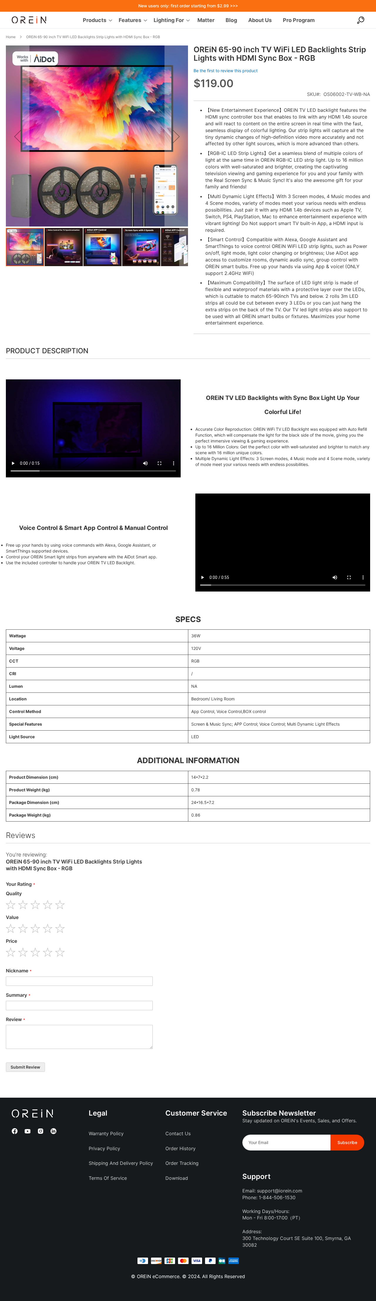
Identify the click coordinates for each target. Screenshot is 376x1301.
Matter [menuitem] (205, 20)
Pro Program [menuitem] (299, 20)
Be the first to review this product (226, 70)
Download (176, 1178)
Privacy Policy (104, 1148)
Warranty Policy (106, 1133)
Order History (180, 1148)
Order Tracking (182, 1163)
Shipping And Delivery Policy (121, 1163)
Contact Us (178, 1133)
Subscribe (347, 1142)
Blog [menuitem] (231, 20)
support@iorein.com (279, 1191)
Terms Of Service (108, 1178)
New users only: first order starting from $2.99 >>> (188, 5)
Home (11, 37)
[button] (17, 136)
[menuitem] (95, 20)
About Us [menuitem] (260, 20)
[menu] (198, 20)
